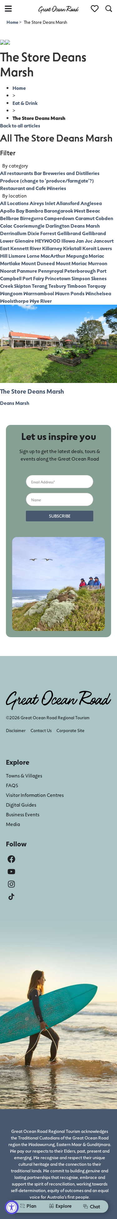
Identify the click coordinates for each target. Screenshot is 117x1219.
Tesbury (57, 285)
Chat (95, 1206)
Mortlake (10, 263)
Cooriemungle (29, 225)
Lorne (33, 255)
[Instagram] (11, 884)
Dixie (33, 233)
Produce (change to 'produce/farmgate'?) (47, 180)
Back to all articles (20, 125)
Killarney (52, 248)
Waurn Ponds (70, 293)
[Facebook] (11, 859)
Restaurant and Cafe (23, 188)
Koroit (89, 248)
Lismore (17, 255)
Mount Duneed (38, 263)
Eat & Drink (24, 102)
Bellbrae (9, 218)
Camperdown (59, 218)
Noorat (8, 270)
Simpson (80, 278)
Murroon (97, 263)
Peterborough (80, 270)
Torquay (96, 285)
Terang (39, 285)
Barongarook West (64, 210)
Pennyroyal (50, 270)
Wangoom (11, 293)
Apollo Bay (12, 210)
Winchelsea (98, 293)
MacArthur (53, 255)
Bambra (34, 210)
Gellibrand (69, 233)
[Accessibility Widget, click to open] (12, 1207)
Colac (6, 225)
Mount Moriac (71, 263)
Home (13, 22)
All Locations (14, 203)
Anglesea (91, 203)
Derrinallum (13, 233)
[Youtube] (11, 871)
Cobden (104, 218)
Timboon (76, 285)
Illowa (68, 240)
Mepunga (77, 255)
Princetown (58, 278)
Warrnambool (38, 293)
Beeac (93, 210)
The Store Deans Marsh (32, 391)
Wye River (41, 300)
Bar (38, 173)
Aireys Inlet (42, 203)
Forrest (48, 233)
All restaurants (16, 173)
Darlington (58, 225)
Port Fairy (33, 278)
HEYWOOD (48, 240)
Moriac (96, 255)
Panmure (27, 270)
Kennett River (25, 248)
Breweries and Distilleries (71, 173)
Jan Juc (84, 240)
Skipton (22, 285)
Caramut (85, 218)
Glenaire (24, 240)
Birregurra (31, 218)
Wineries (56, 188)
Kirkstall (72, 248)
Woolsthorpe (14, 300)
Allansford (68, 203)
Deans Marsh (85, 225)
